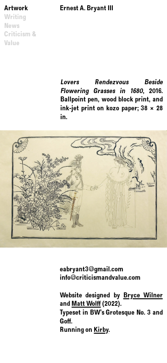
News (11, 26)
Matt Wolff (86, 304)
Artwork (16, 8)
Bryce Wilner (143, 295)
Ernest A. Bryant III (86, 8)
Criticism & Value (20, 39)
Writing (15, 17)
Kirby (101, 330)
